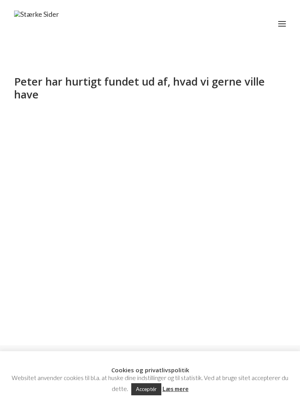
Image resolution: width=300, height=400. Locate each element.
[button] (282, 24)
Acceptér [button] (146, 389)
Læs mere (175, 388)
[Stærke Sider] (36, 24)
